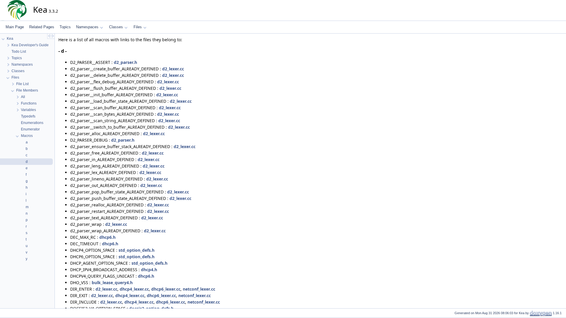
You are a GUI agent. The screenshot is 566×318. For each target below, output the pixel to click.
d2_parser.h (125, 62)
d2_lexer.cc (173, 69)
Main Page (15, 27)
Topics (65, 27)
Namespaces (87, 27)
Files (138, 27)
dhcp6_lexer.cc (165, 289)
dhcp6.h (107, 237)
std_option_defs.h (136, 250)
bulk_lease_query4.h (112, 282)
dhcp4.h (149, 269)
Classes (116, 27)
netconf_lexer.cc (199, 289)
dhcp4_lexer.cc (134, 289)
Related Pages (41, 27)
